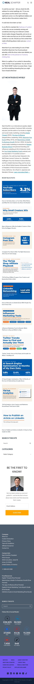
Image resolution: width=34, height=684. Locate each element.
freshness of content (25, 27)
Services (5, 660)
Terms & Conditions (8, 543)
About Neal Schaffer (8, 662)
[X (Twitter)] (8, 673)
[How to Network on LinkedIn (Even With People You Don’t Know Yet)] (17, 291)
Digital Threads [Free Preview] (11, 578)
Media (12, 660)
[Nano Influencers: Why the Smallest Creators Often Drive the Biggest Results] (17, 214)
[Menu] (31, 2)
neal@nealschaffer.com (9, 567)
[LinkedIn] (11, 673)
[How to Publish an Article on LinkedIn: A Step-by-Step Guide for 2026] (17, 418)
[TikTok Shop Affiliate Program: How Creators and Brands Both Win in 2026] (17, 265)
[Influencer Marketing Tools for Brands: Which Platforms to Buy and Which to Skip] (17, 316)
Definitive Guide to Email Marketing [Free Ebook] (16, 592)
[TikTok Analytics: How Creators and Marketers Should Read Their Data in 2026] (17, 392)
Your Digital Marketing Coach (13, 151)
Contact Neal (21, 662)
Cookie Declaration (8, 539)
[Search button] (30, 443)
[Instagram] (17, 673)
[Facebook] (20, 673)
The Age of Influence (18, 135)
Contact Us (5, 548)
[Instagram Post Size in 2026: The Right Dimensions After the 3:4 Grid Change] (17, 240)
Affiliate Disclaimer (8, 546)
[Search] (28, 2)
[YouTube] (23, 673)
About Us (5, 536)
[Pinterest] (14, 673)
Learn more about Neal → (22, 172)
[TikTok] (26, 673)
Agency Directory (23, 660)
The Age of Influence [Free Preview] (12, 585)
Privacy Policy (6, 541)
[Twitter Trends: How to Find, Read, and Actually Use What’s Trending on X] (17, 342)
